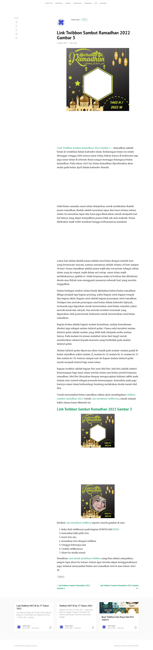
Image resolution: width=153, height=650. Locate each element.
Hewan (67, 3)
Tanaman (88, 3)
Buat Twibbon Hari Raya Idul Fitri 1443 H (118, 618)
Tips (95, 3)
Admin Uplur (79, 20)
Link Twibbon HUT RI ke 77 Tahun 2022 (33, 607)
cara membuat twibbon (78, 522)
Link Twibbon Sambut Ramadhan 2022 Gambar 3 (84, 148)
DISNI (116, 529)
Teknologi (77, 3)
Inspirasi (59, 3)
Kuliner (103, 3)
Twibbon (61, 577)
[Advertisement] (98, 129)
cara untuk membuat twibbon (84, 558)
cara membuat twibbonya (105, 398)
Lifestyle (49, 3)
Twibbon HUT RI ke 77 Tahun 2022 (75, 605)
